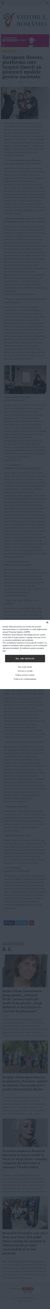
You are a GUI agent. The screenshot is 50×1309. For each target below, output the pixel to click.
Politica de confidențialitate (25, 679)
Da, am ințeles (25, 659)
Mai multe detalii (25, 667)
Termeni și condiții (25, 671)
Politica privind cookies (25, 675)
